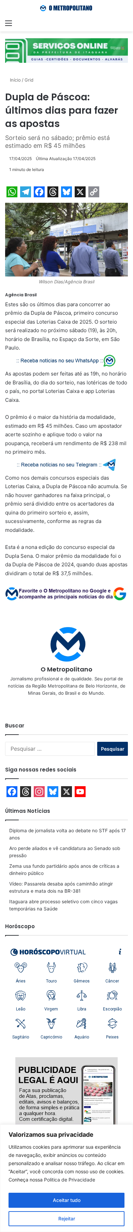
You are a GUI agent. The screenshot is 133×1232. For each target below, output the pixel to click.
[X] (66, 704)
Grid (29, 80)
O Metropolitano (66, 669)
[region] (66, 1178)
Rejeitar (66, 1218)
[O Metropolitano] (66, 8)
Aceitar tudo (66, 1200)
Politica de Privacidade (69, 1180)
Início (15, 80)
